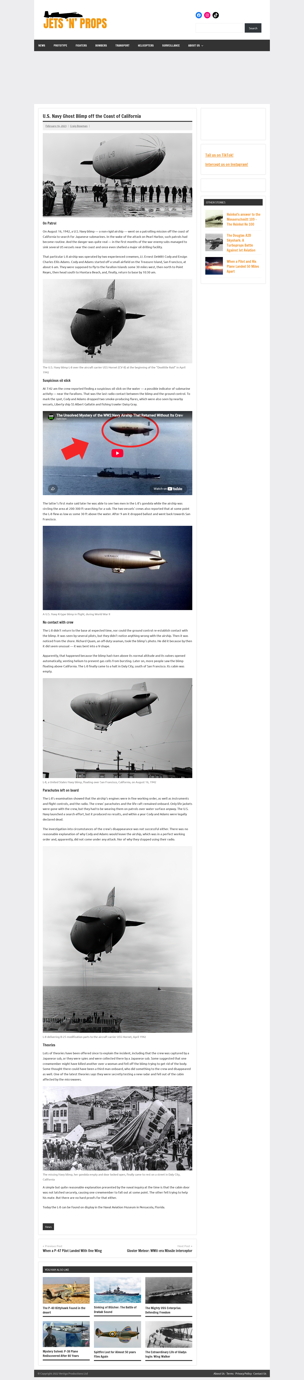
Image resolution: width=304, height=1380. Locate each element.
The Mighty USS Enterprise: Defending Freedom (163, 1310)
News (41, 45)
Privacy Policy (243, 1373)
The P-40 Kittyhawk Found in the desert (64, 1310)
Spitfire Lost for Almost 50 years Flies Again (115, 1354)
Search (253, 28)
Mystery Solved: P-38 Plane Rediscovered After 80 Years (61, 1353)
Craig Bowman (79, 125)
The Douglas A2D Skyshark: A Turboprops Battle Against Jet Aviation (241, 243)
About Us (194, 45)
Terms (230, 1373)
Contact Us (259, 1373)
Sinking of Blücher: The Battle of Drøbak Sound (115, 1309)
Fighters (81, 45)
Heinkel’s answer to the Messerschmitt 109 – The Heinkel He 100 (243, 219)
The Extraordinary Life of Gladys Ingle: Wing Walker (165, 1354)
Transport (122, 45)
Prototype (60, 45)
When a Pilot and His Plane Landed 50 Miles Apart (243, 266)
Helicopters (146, 45)
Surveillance (171, 45)
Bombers (101, 45)
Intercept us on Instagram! (226, 164)
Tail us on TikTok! (219, 155)
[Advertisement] (152, 77)
